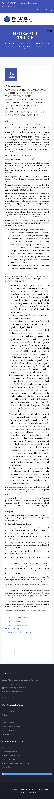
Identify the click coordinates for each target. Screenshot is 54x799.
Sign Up (49, 10)
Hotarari (5, 719)
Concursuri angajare (15, 86)
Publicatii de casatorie (9, 759)
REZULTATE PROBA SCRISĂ (16, 625)
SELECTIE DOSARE (12, 629)
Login (40, 10)
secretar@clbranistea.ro (29, 3)
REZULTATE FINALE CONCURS (17, 618)
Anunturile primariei (9, 748)
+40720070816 (10, 3)
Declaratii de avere (8, 734)
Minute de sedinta (8, 722)
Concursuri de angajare (10, 751)
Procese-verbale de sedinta (11, 726)
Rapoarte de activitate (9, 730)
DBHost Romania (27, 789)
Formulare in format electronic (12, 755)
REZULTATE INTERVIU (14, 621)
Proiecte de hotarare (9, 715)
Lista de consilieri (8, 711)
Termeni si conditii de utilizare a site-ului (16, 763)
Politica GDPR (7, 767)
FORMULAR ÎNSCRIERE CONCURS (19, 633)
